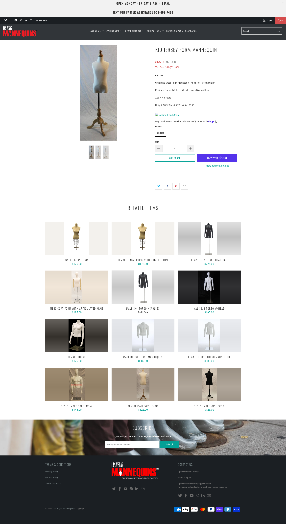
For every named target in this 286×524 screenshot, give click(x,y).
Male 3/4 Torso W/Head (209, 287)
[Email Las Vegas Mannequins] (30, 20)
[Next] (146, 93)
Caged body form (76, 238)
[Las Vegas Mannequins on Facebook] (10, 20)
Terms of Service (53, 483)
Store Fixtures (133, 30)
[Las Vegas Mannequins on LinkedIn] (25, 20)
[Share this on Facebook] (167, 186)
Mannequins (113, 30)
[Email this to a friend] (184, 186)
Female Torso (76, 335)
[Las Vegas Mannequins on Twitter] (5, 20)
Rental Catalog (174, 30)
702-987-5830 (41, 20)
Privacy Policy (51, 471)
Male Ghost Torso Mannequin (143, 335)
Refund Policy (51, 477)
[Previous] (51, 93)
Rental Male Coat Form (143, 384)
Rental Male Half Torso (76, 384)
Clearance (191, 30)
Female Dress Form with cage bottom (143, 238)
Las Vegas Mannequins (64, 508)
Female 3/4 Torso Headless (209, 238)
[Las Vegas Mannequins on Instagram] (20, 20)
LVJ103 (160, 133)
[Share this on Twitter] (158, 186)
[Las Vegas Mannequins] (24, 32)
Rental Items (154, 30)
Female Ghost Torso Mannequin (209, 335)
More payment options (217, 165)
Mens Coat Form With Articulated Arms (76, 287)
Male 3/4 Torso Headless (143, 287)
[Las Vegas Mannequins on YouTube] (15, 20)
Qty (157, 142)
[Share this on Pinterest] (176, 186)
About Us (96, 30)
